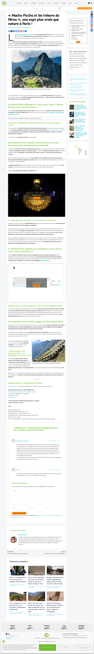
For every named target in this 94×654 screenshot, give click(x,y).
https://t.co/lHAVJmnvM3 (20, 286)
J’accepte (36, 198)
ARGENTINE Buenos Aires (81, 627)
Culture (37, 586)
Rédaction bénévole (10, 637)
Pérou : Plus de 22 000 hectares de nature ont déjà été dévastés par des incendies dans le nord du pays (36, 607)
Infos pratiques (12, 397)
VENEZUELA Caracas (47, 627)
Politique (22, 584)
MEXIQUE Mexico (12, 627)
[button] (27, 3)
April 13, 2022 (59, 283)
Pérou (18, 584)
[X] (91, 3)
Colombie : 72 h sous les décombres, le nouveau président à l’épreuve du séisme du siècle (78, 79)
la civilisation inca (44, 260)
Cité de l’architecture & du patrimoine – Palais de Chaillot (22, 391)
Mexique (49, 587)
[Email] (91, 27)
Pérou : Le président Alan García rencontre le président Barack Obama (17, 579)
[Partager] (91, 30)
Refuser (65, 647)
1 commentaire (12, 584)
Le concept (8, 638)
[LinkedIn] (91, 17)
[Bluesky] (91, 22)
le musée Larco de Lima (54, 130)
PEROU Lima (30, 627)
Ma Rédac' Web (84, 635)
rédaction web (70, 635)
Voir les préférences (83, 647)
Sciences (30, 615)
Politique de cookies (36, 195)
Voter (78, 42)
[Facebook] (89, 3)
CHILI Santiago (64, 627)
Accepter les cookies (47, 647)
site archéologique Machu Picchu (23, 34)
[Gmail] (91, 25)
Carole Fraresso (12, 386)
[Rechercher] (59, 8)
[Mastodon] (91, 20)
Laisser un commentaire (52, 586)
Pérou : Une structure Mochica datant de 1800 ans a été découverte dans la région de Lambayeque (54, 607)
